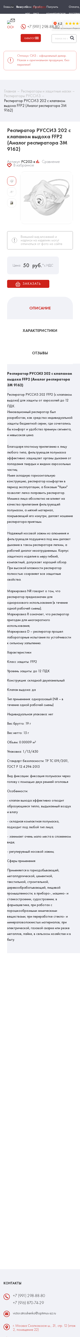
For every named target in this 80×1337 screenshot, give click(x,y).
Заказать (31, 283)
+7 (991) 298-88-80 (29, 1295)
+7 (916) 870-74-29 (28, 1302)
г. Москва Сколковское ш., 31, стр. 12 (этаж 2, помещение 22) (44, 1328)
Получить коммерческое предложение (56, 13)
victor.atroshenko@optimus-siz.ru (33, 22)
